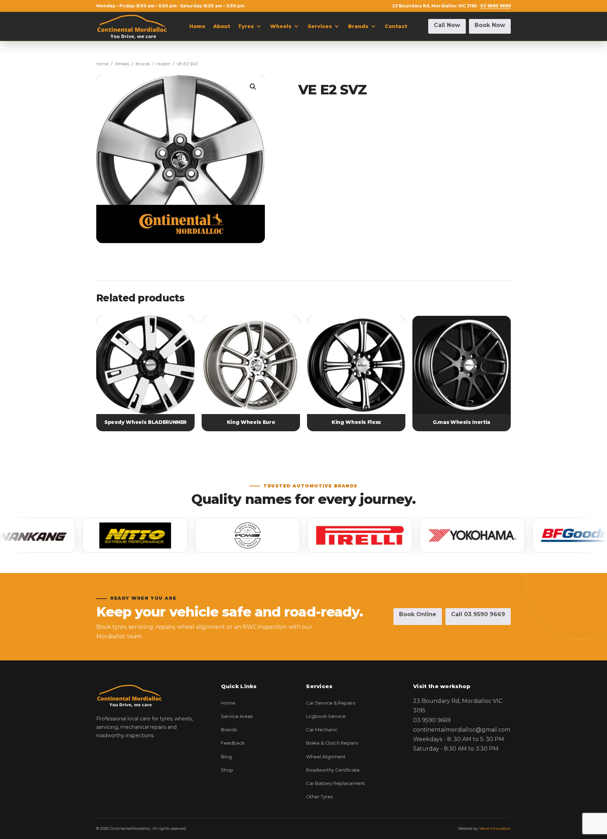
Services (320, 26)
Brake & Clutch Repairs (332, 743)
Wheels (281, 26)
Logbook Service (326, 716)
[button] (253, 86)
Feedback (233, 743)
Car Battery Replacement (335, 783)
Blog (226, 756)
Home (197, 26)
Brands (358, 26)
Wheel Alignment (326, 756)
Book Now (490, 25)
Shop (227, 770)
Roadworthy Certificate (333, 770)
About (221, 26)
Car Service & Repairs (330, 703)
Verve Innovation (495, 828)
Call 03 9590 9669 (478, 614)
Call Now (447, 25)
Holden (163, 63)
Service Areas (237, 716)
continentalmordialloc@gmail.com (461, 729)
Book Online (417, 614)
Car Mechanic (322, 729)
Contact (396, 26)
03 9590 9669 (495, 5)
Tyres (246, 26)
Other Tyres (319, 796)
